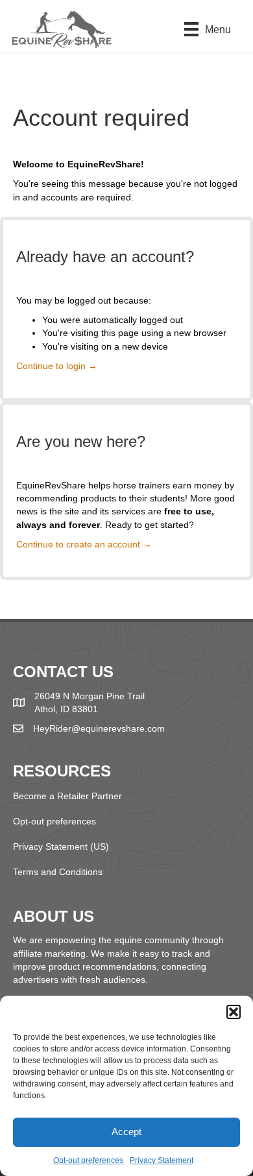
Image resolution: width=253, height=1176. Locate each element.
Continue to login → (56, 366)
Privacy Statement (161, 1160)
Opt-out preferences (88, 1160)
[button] (233, 1011)
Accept (126, 1131)
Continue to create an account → (84, 544)
